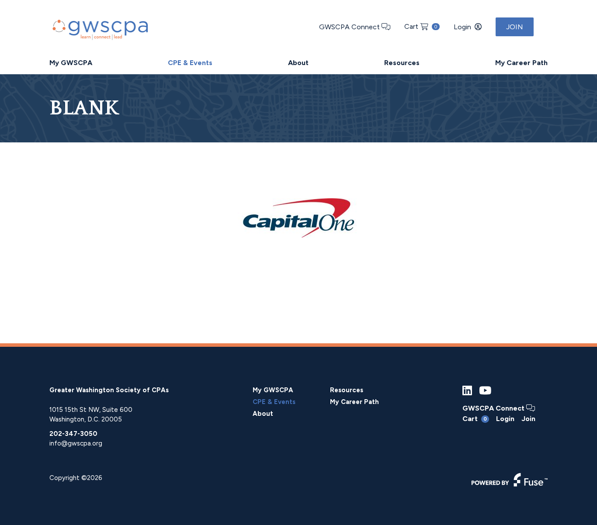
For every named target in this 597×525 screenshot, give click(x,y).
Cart (420, 26)
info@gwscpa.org (75, 443)
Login (462, 27)
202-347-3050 (73, 434)
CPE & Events (190, 63)
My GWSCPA (70, 63)
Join (514, 27)
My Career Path (521, 63)
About (298, 63)
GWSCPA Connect (350, 27)
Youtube (485, 390)
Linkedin (467, 390)
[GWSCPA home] (99, 28)
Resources (402, 63)
